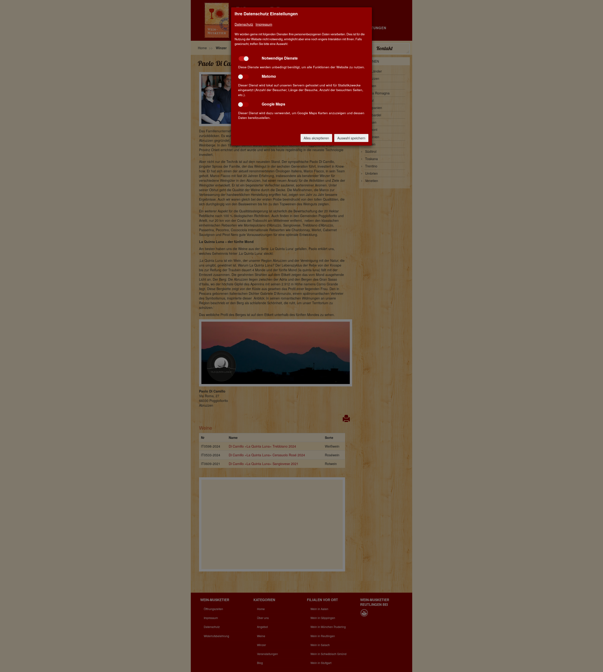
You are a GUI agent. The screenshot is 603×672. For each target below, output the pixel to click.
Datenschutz (244, 24)
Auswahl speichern (351, 138)
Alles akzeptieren (316, 138)
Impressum (264, 24)
